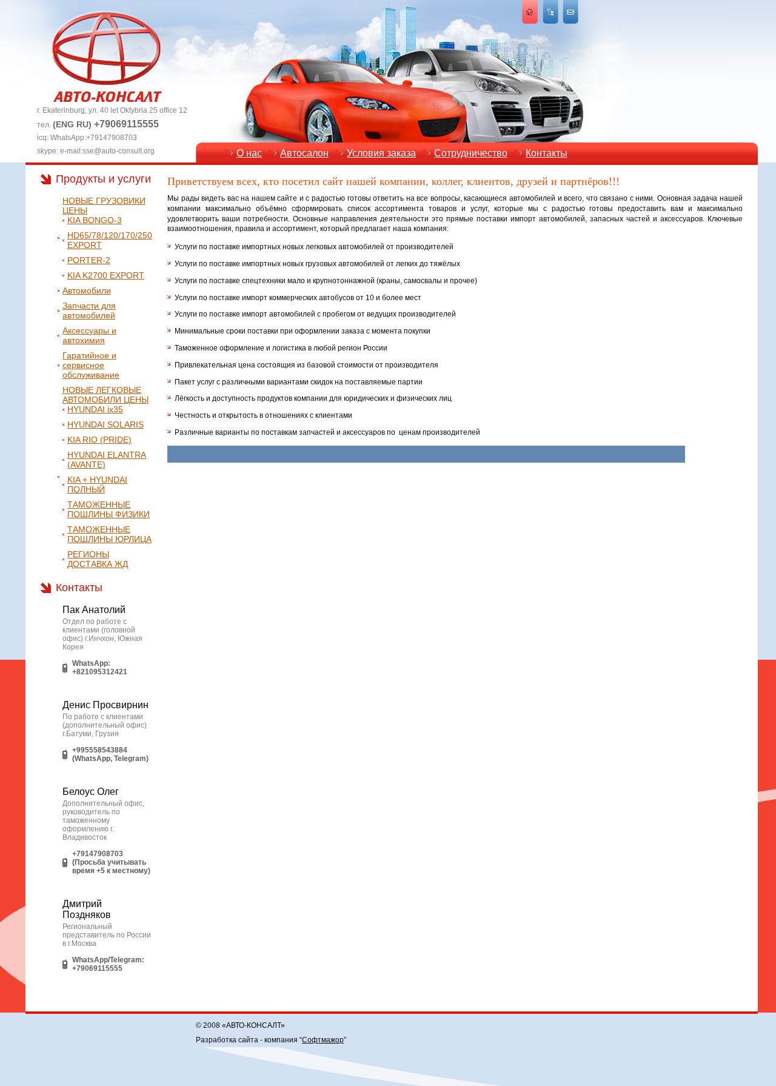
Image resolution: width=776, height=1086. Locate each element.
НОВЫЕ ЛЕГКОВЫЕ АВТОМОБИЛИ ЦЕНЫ (105, 394)
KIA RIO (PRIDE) (99, 439)
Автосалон (304, 153)
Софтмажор (323, 1040)
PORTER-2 (88, 260)
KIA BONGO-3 (94, 220)
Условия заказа (381, 153)
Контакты (546, 153)
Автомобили (86, 290)
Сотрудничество (470, 153)
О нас (249, 153)
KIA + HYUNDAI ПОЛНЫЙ (97, 484)
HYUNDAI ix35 (95, 409)
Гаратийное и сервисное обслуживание (90, 365)
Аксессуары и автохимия (89, 335)
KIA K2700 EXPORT (105, 275)
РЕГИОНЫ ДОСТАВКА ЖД (97, 559)
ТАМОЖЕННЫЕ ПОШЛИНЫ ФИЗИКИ (108, 509)
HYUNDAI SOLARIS (105, 424)
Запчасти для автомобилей (89, 310)
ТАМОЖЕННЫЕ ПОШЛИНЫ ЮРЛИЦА (109, 534)
